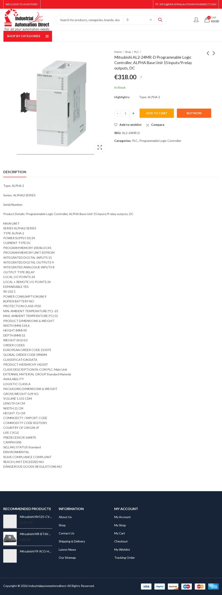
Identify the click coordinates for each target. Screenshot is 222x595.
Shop (128, 51)
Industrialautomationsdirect (47, 586)
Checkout (121, 541)
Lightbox (100, 147)
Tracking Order (124, 557)
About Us (65, 517)
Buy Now (194, 113)
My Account (122, 517)
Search (160, 20)
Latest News (67, 549)
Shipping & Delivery (72, 541)
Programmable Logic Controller (160, 141)
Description (14, 172)
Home (118, 51)
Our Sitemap (67, 557)
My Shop (120, 525)
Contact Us (66, 533)
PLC (136, 51)
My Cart (119, 533)
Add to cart (156, 113)
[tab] (14, 172)
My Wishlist (122, 549)
